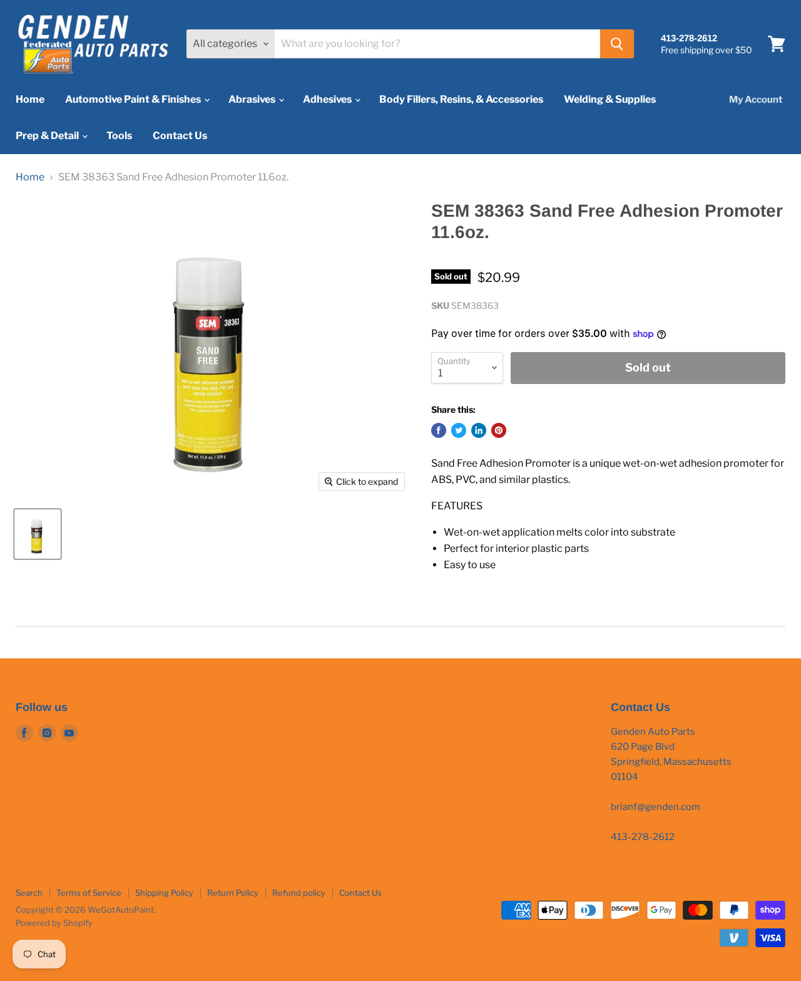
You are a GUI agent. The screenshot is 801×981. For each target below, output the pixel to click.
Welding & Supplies (610, 99)
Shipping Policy (164, 893)
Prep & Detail (48, 136)
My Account (755, 99)
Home (30, 99)
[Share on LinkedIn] (478, 430)
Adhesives (328, 99)
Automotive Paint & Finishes (134, 99)
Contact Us (180, 136)
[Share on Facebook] (438, 430)
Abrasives (252, 99)
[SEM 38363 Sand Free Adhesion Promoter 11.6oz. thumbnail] (37, 534)
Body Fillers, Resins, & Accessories (461, 99)
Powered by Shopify (54, 923)
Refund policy (298, 893)
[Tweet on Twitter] (458, 430)
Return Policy (232, 893)
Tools (119, 136)
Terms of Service (88, 893)
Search (29, 893)
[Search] (617, 43)
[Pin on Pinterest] (498, 430)
